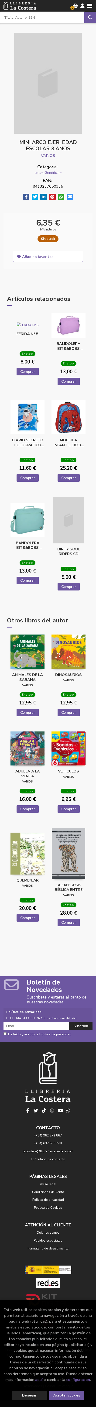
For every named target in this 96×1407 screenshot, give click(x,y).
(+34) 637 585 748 (48, 1143)
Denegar (29, 1395)
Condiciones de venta (48, 1192)
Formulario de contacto (48, 1159)
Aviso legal (48, 1184)
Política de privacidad (48, 1200)
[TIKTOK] (44, 1110)
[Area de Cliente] (82, 5)
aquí (39, 1379)
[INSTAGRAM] (52, 1110)
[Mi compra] (75, 6)
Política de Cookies (48, 1207)
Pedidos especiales (48, 1240)
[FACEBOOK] (27, 1110)
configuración (78, 1379)
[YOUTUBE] (60, 1110)
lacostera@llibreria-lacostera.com (48, 1151)
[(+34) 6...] (68, 1110)
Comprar (27, 371)
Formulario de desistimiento (48, 1248)
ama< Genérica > (48, 172)
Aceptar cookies (66, 1395)
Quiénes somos (48, 1232)
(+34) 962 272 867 (48, 1135)
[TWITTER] (35, 1110)
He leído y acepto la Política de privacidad (39, 1034)
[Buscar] (90, 17)
